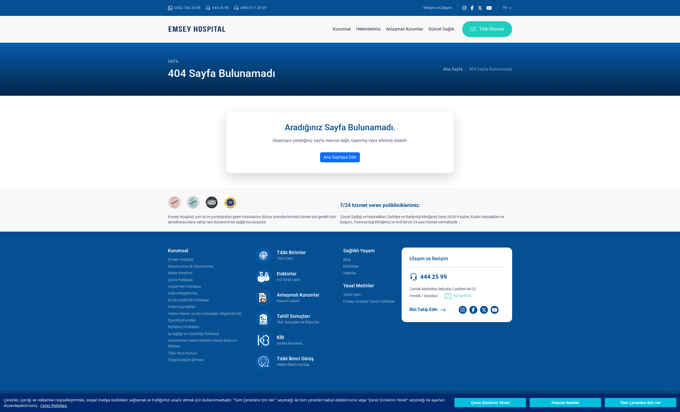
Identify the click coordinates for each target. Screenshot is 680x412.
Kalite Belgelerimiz (183, 293)
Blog (347, 259)
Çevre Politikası (180, 280)
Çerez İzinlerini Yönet (490, 402)
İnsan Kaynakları (182, 307)
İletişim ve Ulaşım (437, 8)
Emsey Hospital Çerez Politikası (368, 301)
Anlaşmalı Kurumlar (404, 29)
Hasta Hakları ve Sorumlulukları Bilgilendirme (204, 313)
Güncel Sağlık (441, 29)
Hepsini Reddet (565, 402)
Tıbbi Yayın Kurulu (182, 353)
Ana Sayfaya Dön (340, 157)
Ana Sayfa (453, 69)
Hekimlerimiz (368, 29)
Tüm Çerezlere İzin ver (640, 402)
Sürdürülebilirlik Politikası (188, 300)
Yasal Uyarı (352, 294)
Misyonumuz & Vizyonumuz (191, 266)
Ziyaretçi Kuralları (182, 320)
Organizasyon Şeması (185, 360)
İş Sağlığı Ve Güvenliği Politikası (193, 334)
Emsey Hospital (180, 259)
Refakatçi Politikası (183, 327)
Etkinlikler (351, 266)
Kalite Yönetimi (180, 273)
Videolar (350, 273)
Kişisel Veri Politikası (184, 286)
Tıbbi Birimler (491, 29)
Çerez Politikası (53, 405)
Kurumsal (342, 29)
